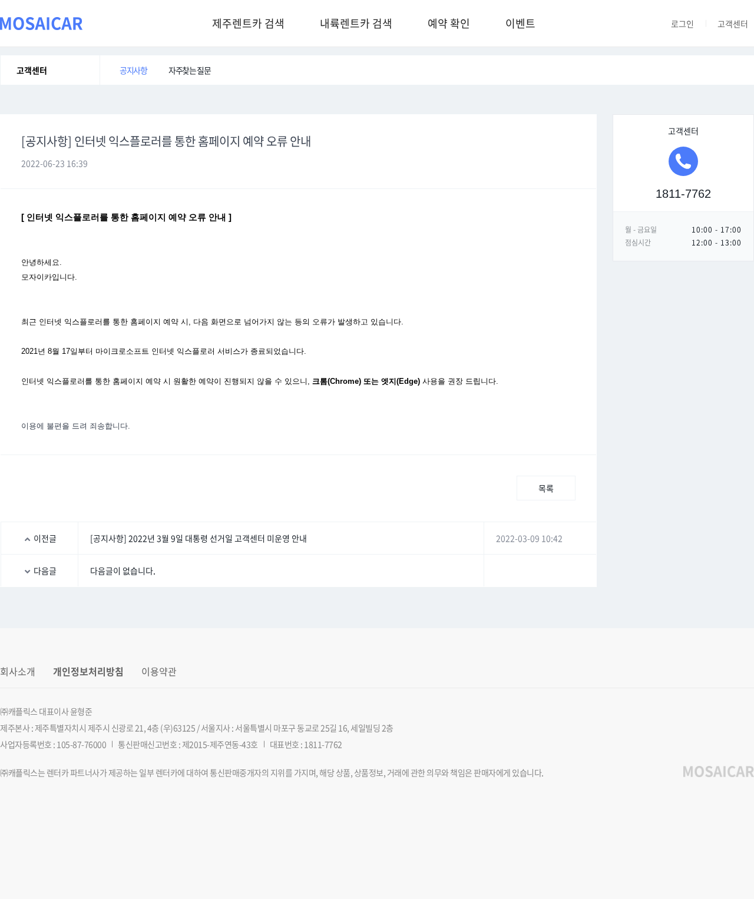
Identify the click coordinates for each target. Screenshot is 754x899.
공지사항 (133, 70)
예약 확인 (449, 23)
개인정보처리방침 (88, 671)
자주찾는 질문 (189, 70)
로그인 (682, 23)
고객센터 (732, 23)
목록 (546, 488)
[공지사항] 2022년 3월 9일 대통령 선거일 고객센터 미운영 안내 (198, 538)
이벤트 (520, 23)
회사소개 (17, 671)
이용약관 (159, 671)
